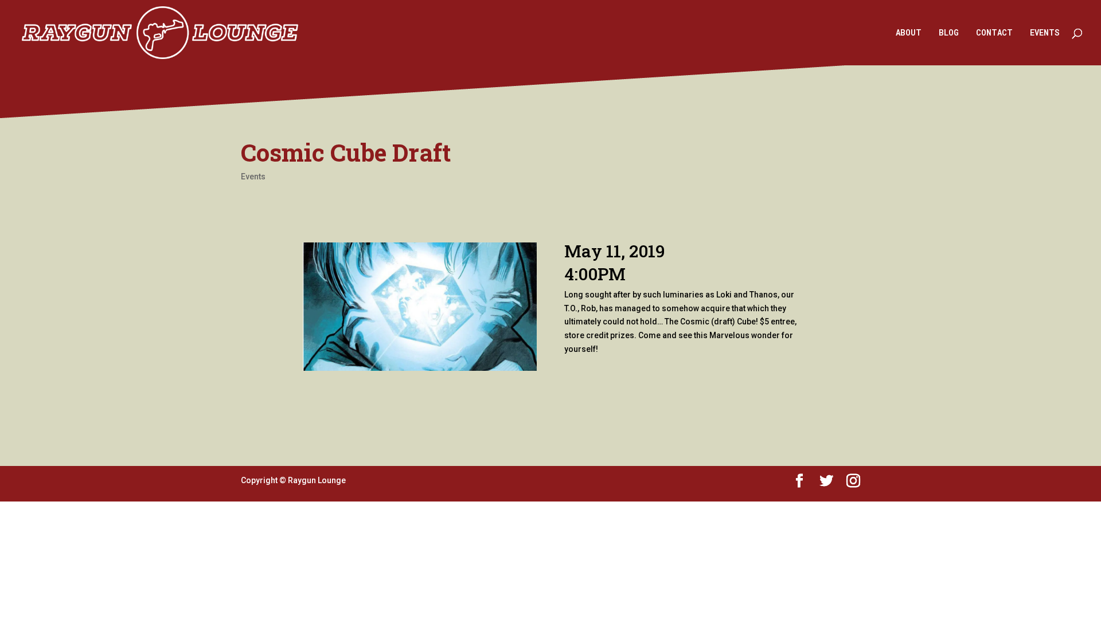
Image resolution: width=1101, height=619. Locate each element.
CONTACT (994, 33)
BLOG (949, 33)
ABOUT (909, 33)
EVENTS (1045, 33)
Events (253, 176)
